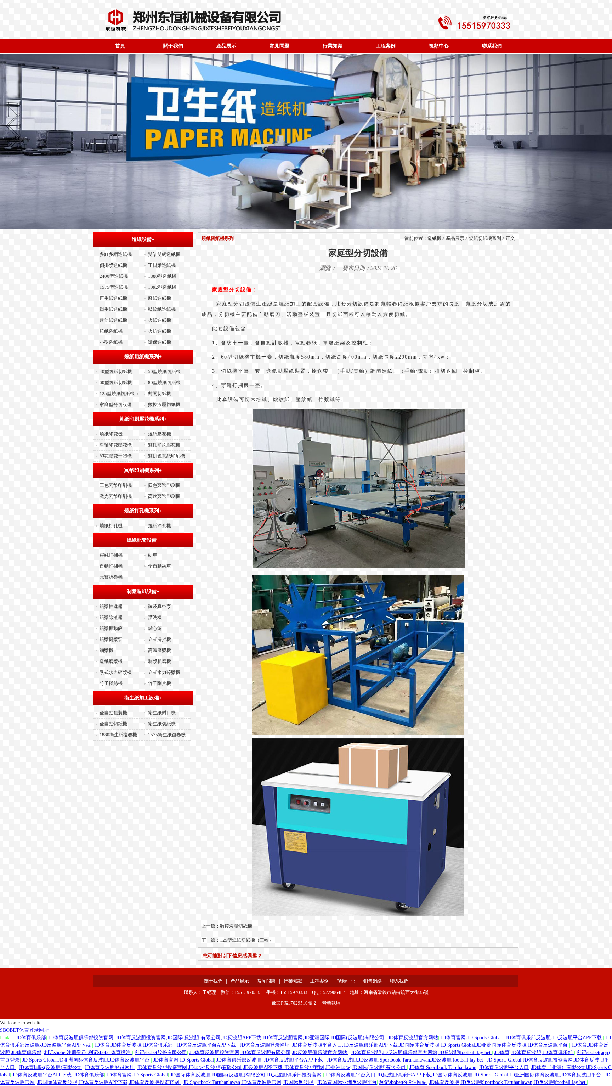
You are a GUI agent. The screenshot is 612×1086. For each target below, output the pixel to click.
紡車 (152, 555)
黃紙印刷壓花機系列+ (143, 419)
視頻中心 (439, 46)
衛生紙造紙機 (113, 309)
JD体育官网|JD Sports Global (183, 1060)
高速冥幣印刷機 (164, 496)
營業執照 (331, 1003)
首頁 (120, 46)
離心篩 (155, 628)
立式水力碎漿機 (164, 672)
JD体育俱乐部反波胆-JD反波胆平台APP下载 (554, 1037)
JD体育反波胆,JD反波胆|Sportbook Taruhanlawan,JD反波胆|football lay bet (405, 1060)
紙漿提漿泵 (111, 639)
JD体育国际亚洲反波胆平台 (347, 1082)
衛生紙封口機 (162, 712)
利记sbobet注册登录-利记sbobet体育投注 (88, 1052)
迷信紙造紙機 (113, 320)
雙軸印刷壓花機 (164, 445)
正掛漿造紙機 (162, 265)
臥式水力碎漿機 (116, 672)
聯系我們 (492, 46)
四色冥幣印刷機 (164, 485)
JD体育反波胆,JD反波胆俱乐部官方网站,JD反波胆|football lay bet (421, 1052)
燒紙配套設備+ (143, 540)
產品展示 (226, 46)
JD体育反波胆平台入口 (504, 1067)
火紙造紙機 (159, 320)
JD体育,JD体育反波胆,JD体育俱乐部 (134, 1045)
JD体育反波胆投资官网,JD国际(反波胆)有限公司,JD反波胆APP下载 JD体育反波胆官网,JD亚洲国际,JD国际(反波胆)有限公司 (251, 1037)
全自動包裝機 (113, 712)
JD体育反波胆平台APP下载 (207, 1045)
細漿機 (106, 650)
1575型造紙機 (114, 287)
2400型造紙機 (114, 276)
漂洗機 (155, 617)
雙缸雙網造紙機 (164, 254)
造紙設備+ (143, 239)
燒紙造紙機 (111, 331)
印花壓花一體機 (116, 455)
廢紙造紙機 (159, 298)
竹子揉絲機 (111, 683)
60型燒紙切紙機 (116, 382)
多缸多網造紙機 (116, 254)
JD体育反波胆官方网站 (413, 1037)
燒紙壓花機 (159, 434)
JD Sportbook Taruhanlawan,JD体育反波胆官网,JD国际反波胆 (248, 1082)
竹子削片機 (159, 683)
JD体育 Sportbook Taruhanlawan (442, 1067)
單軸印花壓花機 (116, 445)
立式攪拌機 (159, 639)
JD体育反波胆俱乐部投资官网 (81, 1037)
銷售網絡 (372, 981)
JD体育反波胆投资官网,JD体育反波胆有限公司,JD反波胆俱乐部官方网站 (268, 1052)
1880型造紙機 (162, 276)
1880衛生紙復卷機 (118, 734)
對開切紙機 (159, 393)
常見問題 (279, 46)
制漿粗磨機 (159, 661)
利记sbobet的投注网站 (403, 1082)
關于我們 (173, 46)
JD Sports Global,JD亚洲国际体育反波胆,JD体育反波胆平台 (86, 1060)
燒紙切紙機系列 (485, 238)
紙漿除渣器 (111, 617)
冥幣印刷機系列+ (143, 470)
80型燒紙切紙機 (164, 382)
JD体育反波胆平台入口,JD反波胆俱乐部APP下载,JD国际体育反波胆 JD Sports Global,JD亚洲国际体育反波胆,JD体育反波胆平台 (430, 1045)
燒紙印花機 (111, 434)
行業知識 (332, 46)
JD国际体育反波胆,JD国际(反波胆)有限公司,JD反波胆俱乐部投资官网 (246, 1074)
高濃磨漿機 (159, 650)
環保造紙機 (159, 342)
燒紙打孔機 (111, 525)
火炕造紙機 (159, 331)
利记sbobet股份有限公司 (161, 1052)
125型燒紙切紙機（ (119, 393)
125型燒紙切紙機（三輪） (246, 940)
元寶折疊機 (111, 577)
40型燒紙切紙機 (116, 371)
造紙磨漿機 (111, 661)
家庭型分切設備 (116, 404)
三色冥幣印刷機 (116, 485)
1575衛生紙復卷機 (167, 734)
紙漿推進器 (111, 606)
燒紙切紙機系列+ (143, 356)
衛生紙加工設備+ (143, 697)
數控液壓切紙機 (164, 404)
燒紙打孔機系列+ (143, 510)
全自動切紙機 (113, 723)
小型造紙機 (111, 342)
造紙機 (434, 238)
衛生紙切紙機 (162, 723)
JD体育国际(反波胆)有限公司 (50, 1067)
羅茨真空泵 (159, 606)
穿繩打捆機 (111, 555)
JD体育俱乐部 (31, 1037)
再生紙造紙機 (113, 298)
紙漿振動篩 (111, 628)
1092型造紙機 (162, 287)
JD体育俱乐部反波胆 (238, 1060)
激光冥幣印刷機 (116, 496)
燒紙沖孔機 (159, 525)
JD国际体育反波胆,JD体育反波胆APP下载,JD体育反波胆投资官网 (109, 1082)
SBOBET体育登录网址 (24, 1030)
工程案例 (386, 46)
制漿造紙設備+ (143, 591)
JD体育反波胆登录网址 (265, 1045)
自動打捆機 (111, 566)
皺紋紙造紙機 (162, 309)
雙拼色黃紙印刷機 (166, 455)
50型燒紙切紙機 (164, 371)
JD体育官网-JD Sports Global (472, 1037)
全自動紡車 (159, 566)
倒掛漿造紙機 (113, 265)
